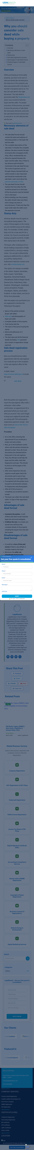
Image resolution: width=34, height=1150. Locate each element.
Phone (3, 571)
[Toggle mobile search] (27, 3)
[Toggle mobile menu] (30, 3)
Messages (4, 584)
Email (3, 577)
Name (3, 564)
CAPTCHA (4, 591)
